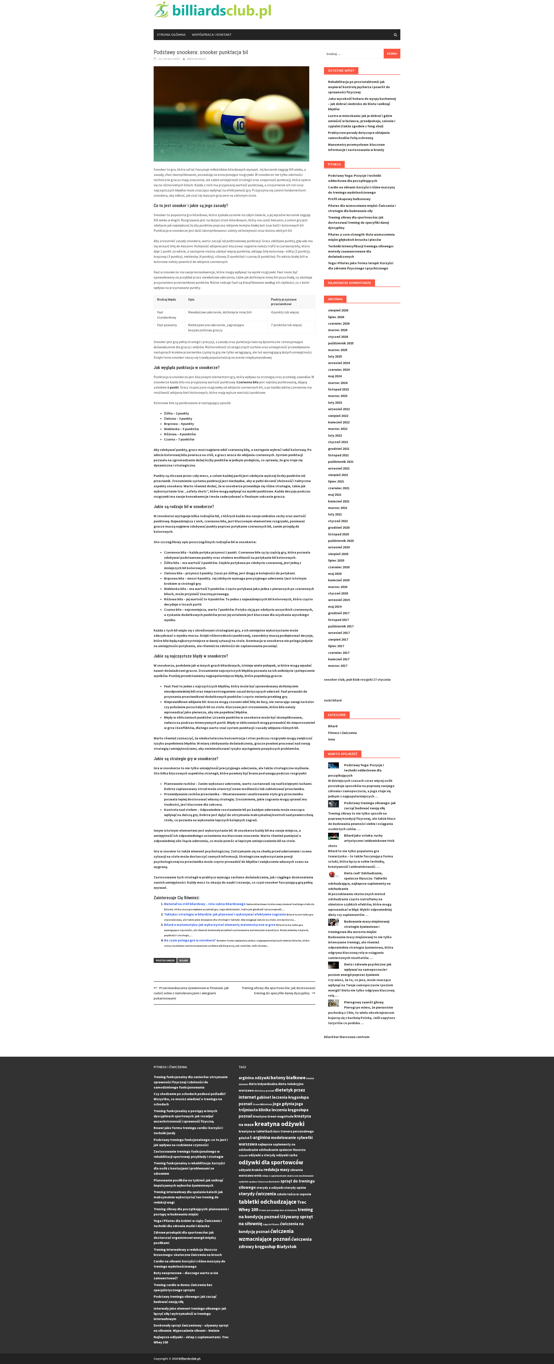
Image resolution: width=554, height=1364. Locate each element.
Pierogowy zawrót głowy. (364, 1002)
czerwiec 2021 (338, 488)
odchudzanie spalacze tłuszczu (282, 1150)
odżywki (243, 1155)
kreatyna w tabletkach (256, 1131)
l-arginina (260, 1137)
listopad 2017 (338, 619)
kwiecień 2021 (338, 501)
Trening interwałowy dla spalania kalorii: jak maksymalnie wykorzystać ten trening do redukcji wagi (188, 1197)
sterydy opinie (295, 1188)
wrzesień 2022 (339, 409)
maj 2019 (334, 606)
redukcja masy (277, 1169)
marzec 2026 (337, 330)
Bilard (183, 960)
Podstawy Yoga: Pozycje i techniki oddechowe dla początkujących (356, 770)
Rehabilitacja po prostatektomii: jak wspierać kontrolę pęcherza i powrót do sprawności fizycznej (359, 86)
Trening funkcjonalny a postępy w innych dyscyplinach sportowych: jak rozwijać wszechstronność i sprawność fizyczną (185, 1116)
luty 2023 (335, 402)
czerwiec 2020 (338, 567)
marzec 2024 (337, 383)
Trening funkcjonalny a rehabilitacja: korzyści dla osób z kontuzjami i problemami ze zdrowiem (189, 1168)
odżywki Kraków (251, 1170)
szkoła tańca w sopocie (294, 1194)
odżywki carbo (287, 1155)
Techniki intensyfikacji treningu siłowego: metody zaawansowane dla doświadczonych (361, 251)
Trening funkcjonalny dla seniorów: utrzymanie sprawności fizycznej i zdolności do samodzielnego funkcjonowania (191, 1082)
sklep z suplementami (274, 1175)
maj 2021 (334, 494)
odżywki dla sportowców (271, 1162)
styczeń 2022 (338, 442)
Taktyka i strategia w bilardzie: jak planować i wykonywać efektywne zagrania (225, 914)
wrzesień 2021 (339, 468)
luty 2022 (335, 435)
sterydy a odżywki (269, 1188)
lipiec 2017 (336, 646)
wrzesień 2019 (339, 600)
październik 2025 (341, 343)
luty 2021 (335, 514)
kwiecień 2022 (338, 422)
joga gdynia (283, 1103)
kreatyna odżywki (279, 1124)
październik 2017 (341, 626)
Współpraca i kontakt (212, 34)
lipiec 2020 (336, 560)
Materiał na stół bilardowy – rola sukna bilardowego (205, 904)
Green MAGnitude (262, 1104)
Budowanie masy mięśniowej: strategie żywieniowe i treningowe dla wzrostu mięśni (359, 926)
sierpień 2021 (338, 475)
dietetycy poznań (264, 1090)
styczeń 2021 (338, 521)
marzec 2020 (337, 587)
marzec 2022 (337, 428)
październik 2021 (341, 461)
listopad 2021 (338, 455)
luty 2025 (335, 356)
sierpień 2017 (338, 639)
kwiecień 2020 (338, 580)
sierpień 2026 (338, 310)
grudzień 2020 (338, 527)
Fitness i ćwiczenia (342, 733)
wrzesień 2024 (339, 363)
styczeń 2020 (338, 593)
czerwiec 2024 (338, 369)
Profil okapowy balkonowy (349, 199)
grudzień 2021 (338, 448)
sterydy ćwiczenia (257, 1194)
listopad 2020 (338, 534)
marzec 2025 (337, 350)
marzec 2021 (337, 507)
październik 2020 (341, 540)
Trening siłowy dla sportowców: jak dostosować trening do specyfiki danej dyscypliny (358, 222)
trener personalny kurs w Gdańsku (278, 1210)
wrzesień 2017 (339, 632)
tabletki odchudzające (267, 1201)
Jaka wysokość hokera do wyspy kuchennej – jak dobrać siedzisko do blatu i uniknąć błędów (362, 103)
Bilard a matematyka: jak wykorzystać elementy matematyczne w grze (219, 924)
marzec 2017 (337, 665)
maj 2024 (334, 376)
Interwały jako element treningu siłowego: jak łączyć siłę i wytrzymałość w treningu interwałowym (190, 1313)
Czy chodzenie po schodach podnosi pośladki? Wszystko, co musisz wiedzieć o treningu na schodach (190, 1099)
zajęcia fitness (271, 1224)
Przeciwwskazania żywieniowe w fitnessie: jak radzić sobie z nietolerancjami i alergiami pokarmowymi (191, 993)
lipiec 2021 (336, 481)
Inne (331, 739)
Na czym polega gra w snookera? (190, 940)
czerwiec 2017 (338, 652)
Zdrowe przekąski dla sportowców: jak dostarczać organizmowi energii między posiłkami (185, 1237)
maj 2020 (334, 573)
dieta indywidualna (263, 1084)
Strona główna (171, 34)
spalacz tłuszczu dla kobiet (264, 1181)
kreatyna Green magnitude (273, 1116)
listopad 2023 (338, 389)
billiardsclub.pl (196, 59)
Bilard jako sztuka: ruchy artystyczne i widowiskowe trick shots (361, 840)
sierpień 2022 (338, 415)
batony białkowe (288, 1078)
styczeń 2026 (338, 336)
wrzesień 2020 (339, 547)
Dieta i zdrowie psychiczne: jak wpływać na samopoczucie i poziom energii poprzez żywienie (359, 969)
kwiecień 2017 (338, 659)
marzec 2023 (337, 396)
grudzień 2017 (338, 613)
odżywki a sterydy (261, 1155)
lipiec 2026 (336, 317)
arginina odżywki (254, 1077)
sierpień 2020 (338, 554)
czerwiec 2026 (338, 323)
